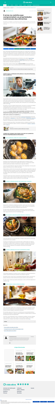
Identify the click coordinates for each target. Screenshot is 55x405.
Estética (5, 391)
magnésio (33, 123)
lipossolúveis (28, 117)
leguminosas (31, 58)
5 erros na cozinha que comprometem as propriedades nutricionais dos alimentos (26, 7)
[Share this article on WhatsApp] (19, 48)
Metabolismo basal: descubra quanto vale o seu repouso (30, 353)
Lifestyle (19, 388)
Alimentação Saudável (12, 7)
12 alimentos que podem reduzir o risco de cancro (8, 366)
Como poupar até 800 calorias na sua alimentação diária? (19, 353)
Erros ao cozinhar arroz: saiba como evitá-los (11, 327)
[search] (51, 2)
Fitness (5, 393)
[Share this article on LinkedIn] (30, 48)
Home (5, 7)
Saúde (32, 388)
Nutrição (8, 7)
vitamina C (13, 117)
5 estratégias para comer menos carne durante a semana (19, 366)
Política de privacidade (28, 399)
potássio (29, 123)
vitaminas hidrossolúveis (26, 116)
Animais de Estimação (9, 388)
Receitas (19, 393)
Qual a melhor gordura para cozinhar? (10, 330)
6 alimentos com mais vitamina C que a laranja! (30, 366)
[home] (27, 2)
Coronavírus (6, 389)
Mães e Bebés (20, 389)
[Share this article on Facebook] (8, 48)
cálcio (7, 124)
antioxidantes (22, 59)
